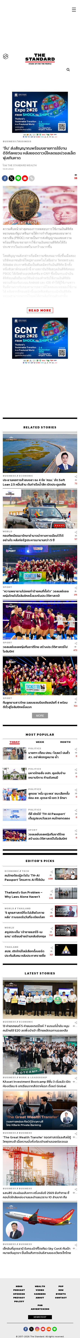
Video (40, 1290)
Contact (61, 1298)
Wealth (40, 1286)
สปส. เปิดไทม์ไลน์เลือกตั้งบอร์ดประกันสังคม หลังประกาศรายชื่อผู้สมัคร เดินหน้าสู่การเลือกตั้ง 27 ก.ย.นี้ (25, 953)
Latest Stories (40, 973)
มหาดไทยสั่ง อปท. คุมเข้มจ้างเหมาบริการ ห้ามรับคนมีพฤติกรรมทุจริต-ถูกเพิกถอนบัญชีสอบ (46, 775)
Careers (40, 1294)
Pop (60, 1286)
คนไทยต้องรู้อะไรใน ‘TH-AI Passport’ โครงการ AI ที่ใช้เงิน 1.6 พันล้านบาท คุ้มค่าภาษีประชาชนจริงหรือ (24, 877)
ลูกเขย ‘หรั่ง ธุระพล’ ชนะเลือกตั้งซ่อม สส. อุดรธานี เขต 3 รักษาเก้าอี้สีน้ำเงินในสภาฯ (49, 795)
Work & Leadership (33, 1077)
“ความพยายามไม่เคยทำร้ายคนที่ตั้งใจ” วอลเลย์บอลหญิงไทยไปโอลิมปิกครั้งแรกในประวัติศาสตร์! (36, 593)
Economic (26, 476)
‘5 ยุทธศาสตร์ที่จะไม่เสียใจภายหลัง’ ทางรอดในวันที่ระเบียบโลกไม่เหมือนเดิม (25, 915)
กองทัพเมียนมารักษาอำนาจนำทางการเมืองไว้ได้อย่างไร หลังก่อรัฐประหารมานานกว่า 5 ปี (33, 538)
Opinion (19, 1294)
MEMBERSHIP (40, 1317)
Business (9, 141)
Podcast (19, 1290)
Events (61, 1294)
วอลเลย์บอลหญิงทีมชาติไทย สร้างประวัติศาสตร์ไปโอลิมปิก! (35, 649)
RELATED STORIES (40, 427)
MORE (40, 715)
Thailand (24, 908)
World (7, 531)
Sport (7, 587)
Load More (40, 1261)
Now (60, 1290)
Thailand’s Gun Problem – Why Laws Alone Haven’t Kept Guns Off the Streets (24, 894)
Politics (34, 748)
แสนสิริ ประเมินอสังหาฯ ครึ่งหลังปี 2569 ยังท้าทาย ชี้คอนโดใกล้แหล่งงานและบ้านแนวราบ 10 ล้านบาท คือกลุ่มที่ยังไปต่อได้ (36, 1195)
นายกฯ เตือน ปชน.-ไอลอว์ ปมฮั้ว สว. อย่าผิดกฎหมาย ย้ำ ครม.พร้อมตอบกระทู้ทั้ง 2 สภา (49, 755)
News (19, 1286)
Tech (25, 871)
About (40, 1298)
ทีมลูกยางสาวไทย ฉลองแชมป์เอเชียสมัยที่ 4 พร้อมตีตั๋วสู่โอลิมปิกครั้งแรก (35, 704)
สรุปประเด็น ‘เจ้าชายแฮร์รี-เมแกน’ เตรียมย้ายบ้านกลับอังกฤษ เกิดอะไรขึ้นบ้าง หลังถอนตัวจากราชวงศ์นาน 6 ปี (25, 934)
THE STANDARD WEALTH (22, 165)
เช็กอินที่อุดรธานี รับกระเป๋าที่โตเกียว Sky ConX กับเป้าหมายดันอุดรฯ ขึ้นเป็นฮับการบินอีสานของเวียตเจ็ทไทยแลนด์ (37, 1250)
